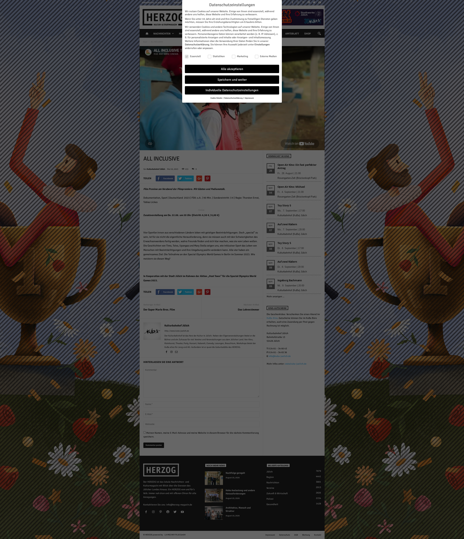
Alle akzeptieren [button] (232, 69)
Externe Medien (268, 56)
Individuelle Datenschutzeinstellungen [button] (232, 90)
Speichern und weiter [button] (232, 80)
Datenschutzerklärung (197, 44)
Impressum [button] (249, 98)
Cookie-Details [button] (216, 98)
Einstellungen (262, 44)
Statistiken (219, 56)
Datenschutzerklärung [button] (233, 98)
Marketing (242, 56)
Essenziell (195, 56)
